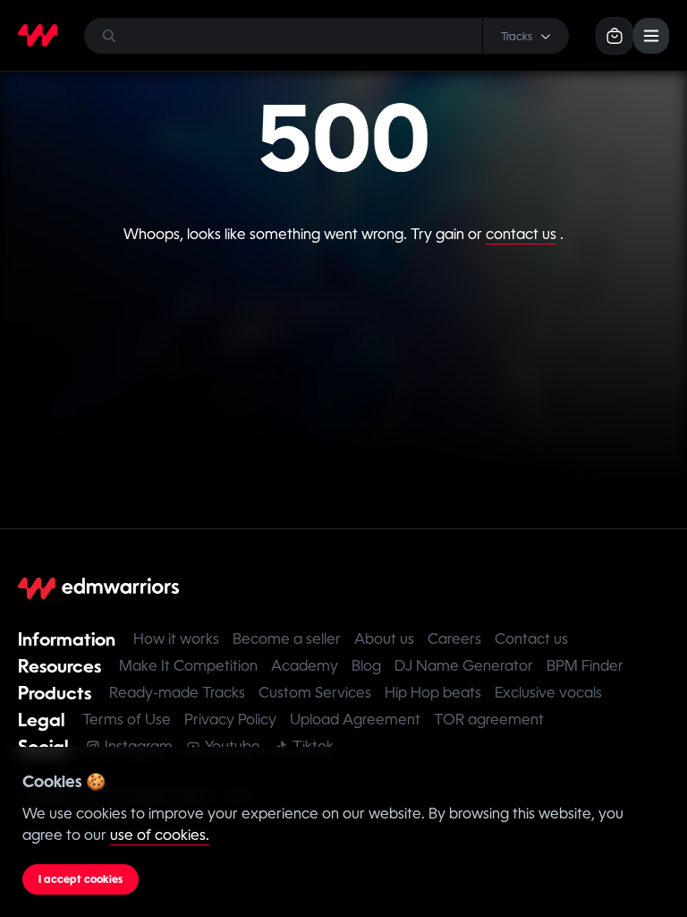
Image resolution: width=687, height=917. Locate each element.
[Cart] (614, 36)
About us (384, 638)
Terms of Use (126, 719)
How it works (176, 638)
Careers (454, 638)
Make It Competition (188, 665)
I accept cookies (80, 879)
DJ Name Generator (463, 665)
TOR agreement (489, 719)
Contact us (531, 638)
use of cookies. (159, 835)
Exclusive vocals (548, 692)
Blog (366, 665)
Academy (304, 665)
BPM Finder (585, 665)
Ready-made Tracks (177, 692)
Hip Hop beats (433, 692)
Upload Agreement (355, 719)
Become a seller (287, 638)
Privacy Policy (230, 719)
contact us (521, 234)
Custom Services (315, 692)
